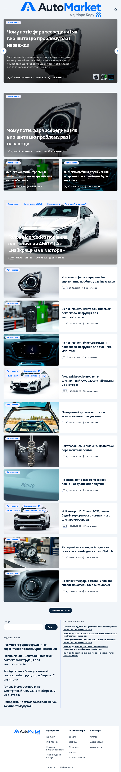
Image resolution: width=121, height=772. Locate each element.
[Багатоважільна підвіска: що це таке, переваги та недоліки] (31, 451)
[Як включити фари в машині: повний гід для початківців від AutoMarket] (31, 586)
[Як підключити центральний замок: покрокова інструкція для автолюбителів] (60, 51)
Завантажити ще (60, 610)
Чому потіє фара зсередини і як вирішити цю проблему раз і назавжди (30, 647)
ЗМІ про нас (65, 767)
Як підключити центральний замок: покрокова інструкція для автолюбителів (28, 660)
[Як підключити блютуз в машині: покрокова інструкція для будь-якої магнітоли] (89, 175)
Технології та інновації (75, 204)
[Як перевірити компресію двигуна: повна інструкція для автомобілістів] (31, 552)
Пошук (7, 621)
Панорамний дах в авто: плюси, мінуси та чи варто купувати (30, 704)
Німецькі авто (53, 204)
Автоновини (13, 204)
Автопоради (13, 22)
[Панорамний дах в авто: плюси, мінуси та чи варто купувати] (31, 417)
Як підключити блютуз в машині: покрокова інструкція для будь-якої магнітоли (29, 675)
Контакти (50, 767)
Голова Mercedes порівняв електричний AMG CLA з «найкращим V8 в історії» (29, 691)
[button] (5, 9)
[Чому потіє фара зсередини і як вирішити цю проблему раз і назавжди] (60, 125)
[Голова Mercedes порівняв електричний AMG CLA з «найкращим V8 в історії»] (60, 232)
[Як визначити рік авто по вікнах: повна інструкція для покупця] (31, 485)
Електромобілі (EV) (33, 204)
